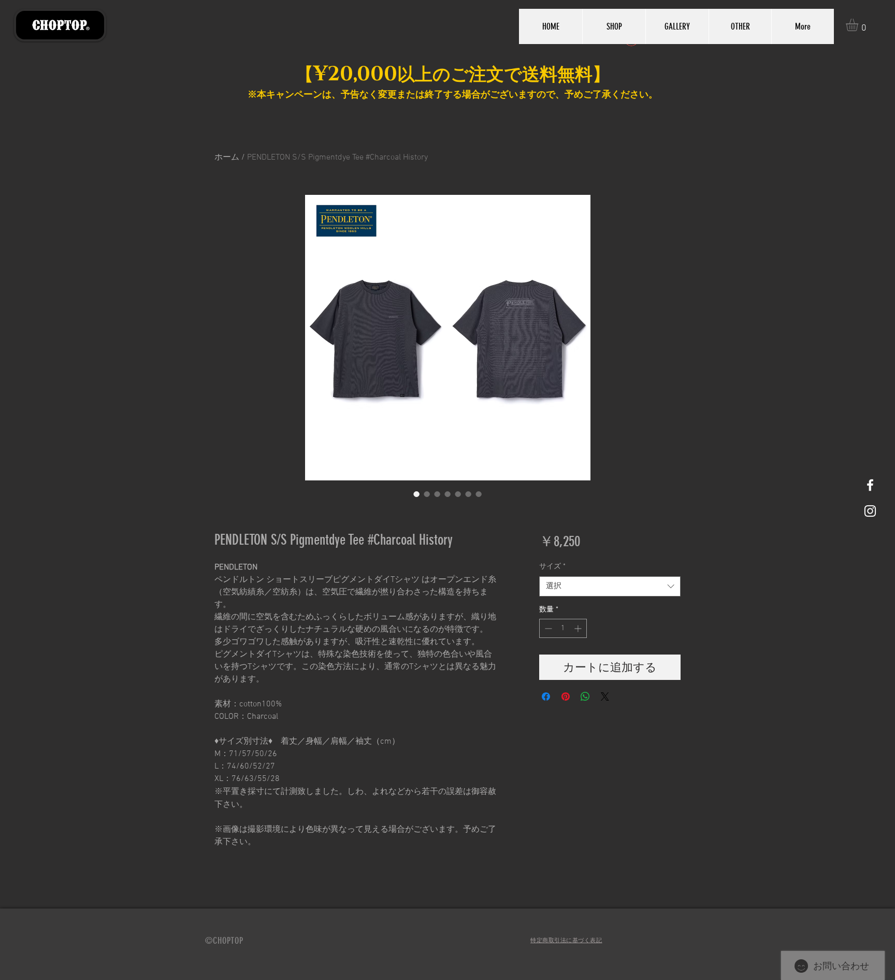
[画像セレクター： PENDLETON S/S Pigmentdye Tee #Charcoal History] (416, 494)
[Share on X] (605, 696)
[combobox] (610, 586)
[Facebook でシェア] (546, 696)
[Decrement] (547, 628)
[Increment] (578, 628)
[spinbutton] (563, 628)
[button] (859, 25)
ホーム (226, 157)
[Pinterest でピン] (565, 696)
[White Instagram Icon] (870, 511)
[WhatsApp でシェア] (585, 696)
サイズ (552, 566)
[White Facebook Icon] (870, 485)
